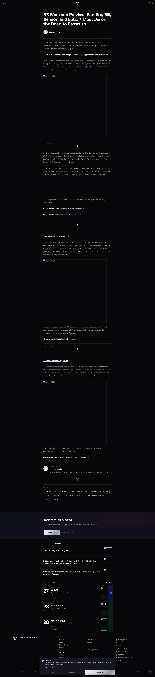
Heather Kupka (54, 32)
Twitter (71, 209)
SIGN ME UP (51, 533)
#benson (94, 491)
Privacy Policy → (51, 667)
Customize (73, 672)
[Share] (149, 3)
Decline (51, 672)
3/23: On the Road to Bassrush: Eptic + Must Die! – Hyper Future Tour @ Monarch (75, 55)
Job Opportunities (93, 650)
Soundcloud (79, 209)
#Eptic (47, 495)
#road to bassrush (52, 499)
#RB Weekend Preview (96, 495)
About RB (90, 640)
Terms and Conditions (35, 672)
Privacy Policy (19, 672)
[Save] (105, 588)
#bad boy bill (50, 491)
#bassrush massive (79, 491)
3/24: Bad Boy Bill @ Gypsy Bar (55, 361)
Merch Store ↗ (64, 645)
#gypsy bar (58, 495)
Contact (90, 642)
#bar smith (64, 491)
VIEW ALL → (108, 582)
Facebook (63, 209)
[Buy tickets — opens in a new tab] (110, 593)
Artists (61, 655)
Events (61, 640)
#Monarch (69, 495)
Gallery (61, 642)
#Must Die (80, 495)
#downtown (104, 491)
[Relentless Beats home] (77, 3)
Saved (61, 648)
